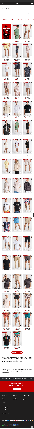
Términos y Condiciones (26, 395)
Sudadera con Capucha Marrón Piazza (27, 194)
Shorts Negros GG (17, 78)
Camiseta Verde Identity (17, 40)
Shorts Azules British (27, 213)
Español (8, 413)
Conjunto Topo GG (27, 59)
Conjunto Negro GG (17, 59)
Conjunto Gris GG (6, 78)
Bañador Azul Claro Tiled (17, 328)
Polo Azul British (6, 232)
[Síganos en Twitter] (5, 407)
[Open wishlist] (30, 3)
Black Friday (14, 398)
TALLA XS (5, 16)
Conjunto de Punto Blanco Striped (6, 154)
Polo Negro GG (27, 78)
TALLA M (20, 16)
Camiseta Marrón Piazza (27, 290)
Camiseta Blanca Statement (6, 213)
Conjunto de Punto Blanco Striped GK (16, 155)
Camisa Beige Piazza (6, 309)
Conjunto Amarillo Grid (6, 174)
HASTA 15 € (12, 19)
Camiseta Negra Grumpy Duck (17, 213)
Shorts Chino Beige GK (27, 174)
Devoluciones (3, 402)
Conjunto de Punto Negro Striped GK (27, 155)
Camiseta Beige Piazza (17, 193)
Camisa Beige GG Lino (6, 116)
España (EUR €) (4, 413)
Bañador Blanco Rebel (27, 309)
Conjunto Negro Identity (27, 135)
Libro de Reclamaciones (26, 398)
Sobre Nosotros (15, 395)
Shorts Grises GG (27, 97)
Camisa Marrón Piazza (6, 290)
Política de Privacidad (26, 396)
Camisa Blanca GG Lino (17, 116)
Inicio (2, 8)
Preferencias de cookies (17, 418)
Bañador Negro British (17, 309)
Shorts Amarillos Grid (6, 59)
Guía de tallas (3, 396)
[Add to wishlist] (20, 25)
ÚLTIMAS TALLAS (5, 19)
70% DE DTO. (20, 19)
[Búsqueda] (3, 3)
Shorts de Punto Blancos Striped (27, 40)
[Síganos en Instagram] (8, 407)
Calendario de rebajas (15, 399)
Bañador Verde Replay (27, 328)
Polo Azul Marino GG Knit (27, 116)
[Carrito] (31, 3)
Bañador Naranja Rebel (6, 328)
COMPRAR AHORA (17, 388)
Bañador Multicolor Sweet (17, 347)
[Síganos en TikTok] (5, 410)
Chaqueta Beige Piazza (6, 193)
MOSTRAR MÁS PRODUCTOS (17, 352)
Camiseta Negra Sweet (6, 347)
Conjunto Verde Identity (17, 135)
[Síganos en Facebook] (3, 407)
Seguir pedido (3, 398)
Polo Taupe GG (17, 97)
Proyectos (24, 399)
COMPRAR (6, 34)
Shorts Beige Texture (27, 232)
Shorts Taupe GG (6, 97)
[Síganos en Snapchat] (8, 410)
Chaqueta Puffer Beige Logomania (17, 174)
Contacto (3, 399)
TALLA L (27, 16)
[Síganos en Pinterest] (3, 410)
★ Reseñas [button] (33, 215)
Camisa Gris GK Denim (6, 135)
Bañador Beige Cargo (17, 290)
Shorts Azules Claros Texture (17, 232)
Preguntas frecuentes (4, 395)
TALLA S (12, 16)
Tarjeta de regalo (15, 396)
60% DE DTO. (27, 19)
